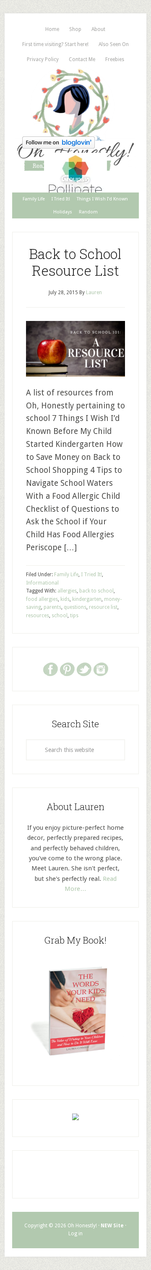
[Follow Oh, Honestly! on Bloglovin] (58, 146)
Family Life (66, 574)
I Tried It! (91, 574)
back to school (96, 591)
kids (65, 599)
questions (75, 607)
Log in (75, 1234)
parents (52, 607)
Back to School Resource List (75, 262)
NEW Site (112, 1226)
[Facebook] (50, 668)
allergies (67, 591)
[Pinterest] (67, 668)
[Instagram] (100, 668)
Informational (42, 583)
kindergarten (87, 599)
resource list (103, 607)
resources (37, 615)
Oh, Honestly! (75, 100)
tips (74, 615)
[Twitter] (84, 668)
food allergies (42, 599)
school (60, 615)
